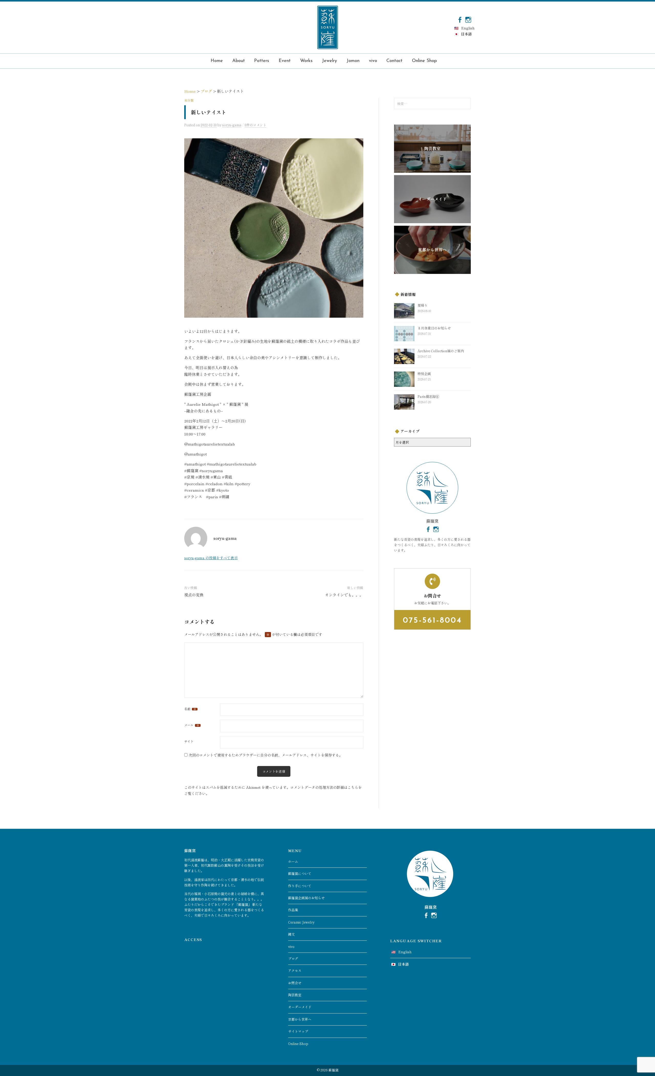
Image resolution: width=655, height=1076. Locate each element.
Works (306, 61)
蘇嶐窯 (334, 1070)
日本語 (466, 33)
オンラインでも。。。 (344, 594)
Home (217, 61)
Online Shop (424, 61)
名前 (190, 708)
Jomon (352, 61)
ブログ (293, 958)
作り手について (299, 885)
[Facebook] (459, 19)
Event (285, 61)
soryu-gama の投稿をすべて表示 (211, 557)
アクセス (294, 970)
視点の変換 (193, 594)
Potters (261, 61)
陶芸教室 (294, 994)
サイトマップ (298, 1031)
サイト (188, 741)
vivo (373, 61)
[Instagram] (468, 19)
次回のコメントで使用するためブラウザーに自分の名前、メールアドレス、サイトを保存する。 (266, 755)
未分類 (188, 100)
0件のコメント (255, 124)
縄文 (291, 934)
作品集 (293, 909)
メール (191, 725)
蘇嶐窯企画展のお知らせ (306, 897)
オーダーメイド (299, 1007)
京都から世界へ (299, 1019)
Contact (394, 61)
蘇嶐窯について (299, 873)
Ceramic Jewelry (301, 922)
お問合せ (294, 982)
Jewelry (329, 61)
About (238, 61)
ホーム (293, 861)
